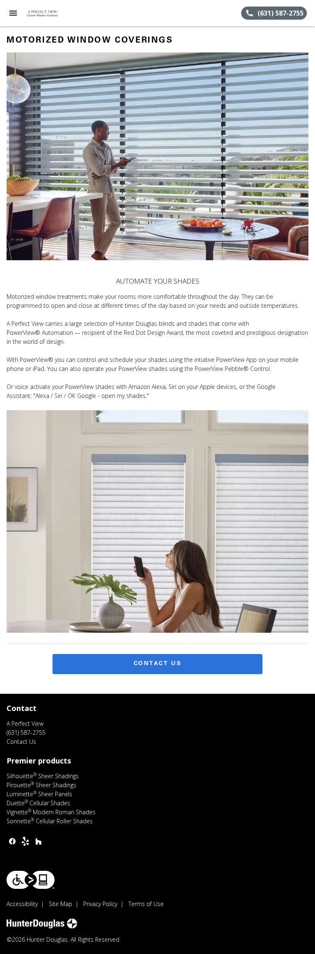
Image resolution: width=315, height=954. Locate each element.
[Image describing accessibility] (31, 880)
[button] (13, 13)
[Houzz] (38, 841)
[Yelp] (25, 841)
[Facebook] (12, 841)
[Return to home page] (50, 13)
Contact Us (158, 664)
